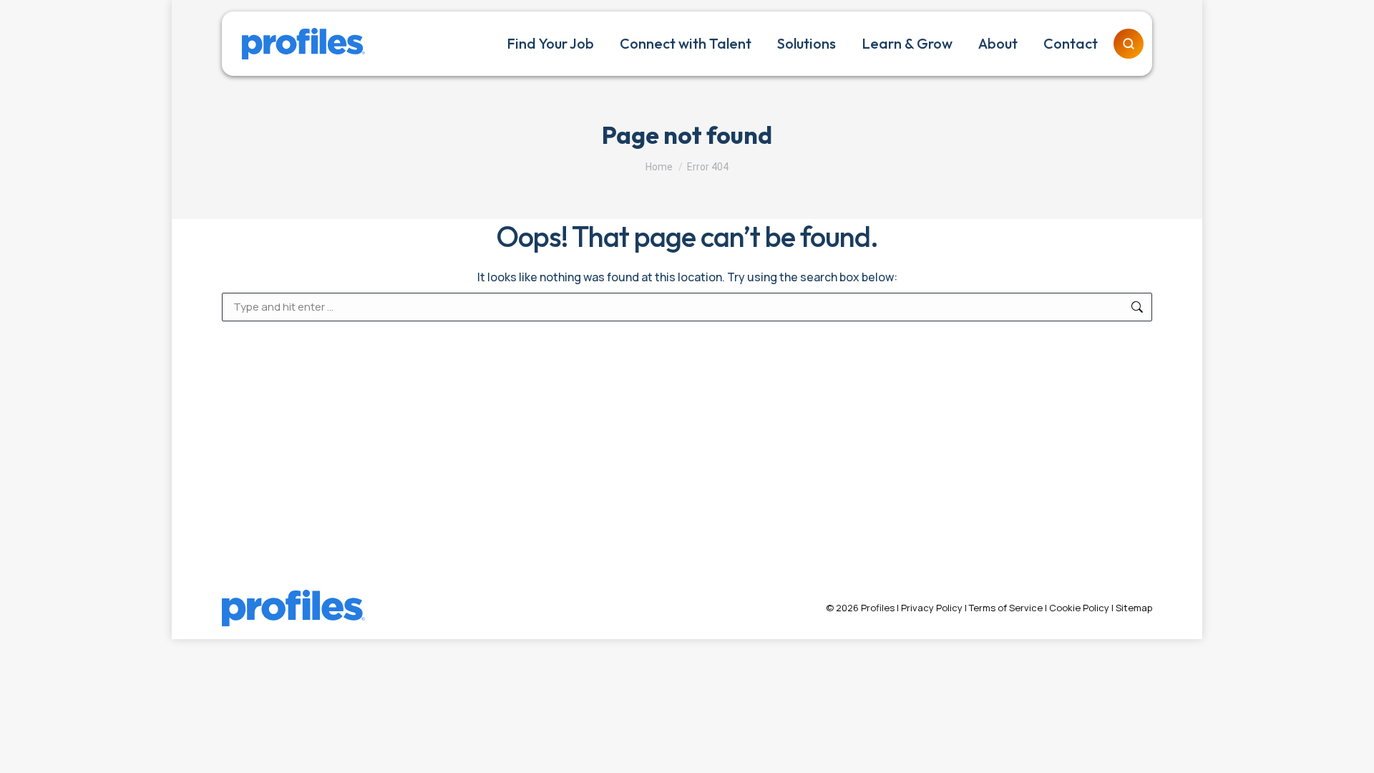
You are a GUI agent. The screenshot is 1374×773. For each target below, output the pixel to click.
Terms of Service (1006, 607)
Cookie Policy (1079, 607)
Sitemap (1134, 607)
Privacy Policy (932, 607)
